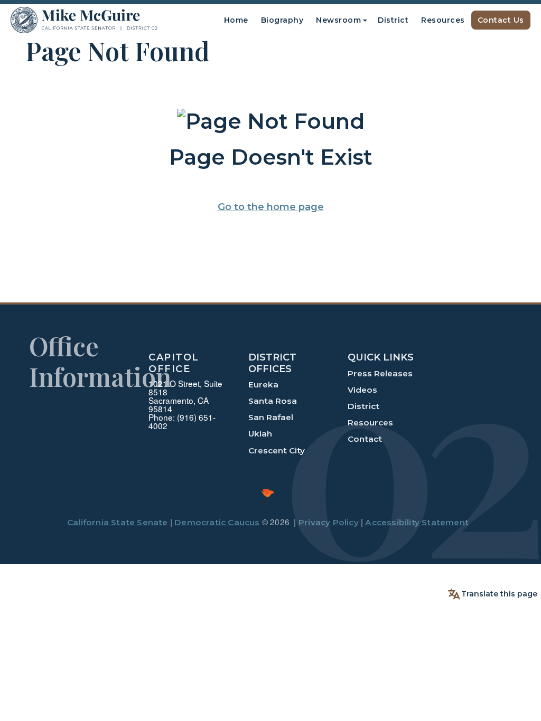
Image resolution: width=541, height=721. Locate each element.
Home (236, 20)
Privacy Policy (329, 522)
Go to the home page (271, 207)
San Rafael (270, 417)
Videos (362, 390)
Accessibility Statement (417, 522)
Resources (443, 20)
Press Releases (380, 373)
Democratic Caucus (216, 522)
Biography (282, 20)
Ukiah (260, 434)
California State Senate (117, 522)
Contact (365, 439)
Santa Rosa (272, 401)
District (393, 20)
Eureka (263, 385)
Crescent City (276, 450)
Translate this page (499, 594)
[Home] (84, 20)
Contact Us (501, 20)
